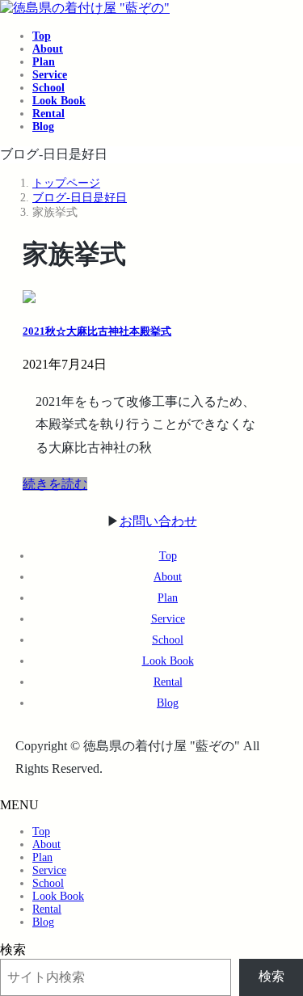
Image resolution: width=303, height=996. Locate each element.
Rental (168, 682)
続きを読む (55, 484)
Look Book (168, 661)
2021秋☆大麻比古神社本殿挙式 (97, 331)
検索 (13, 949)
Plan (168, 598)
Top (168, 556)
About (168, 577)
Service (168, 619)
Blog (168, 703)
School (167, 640)
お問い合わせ (158, 521)
